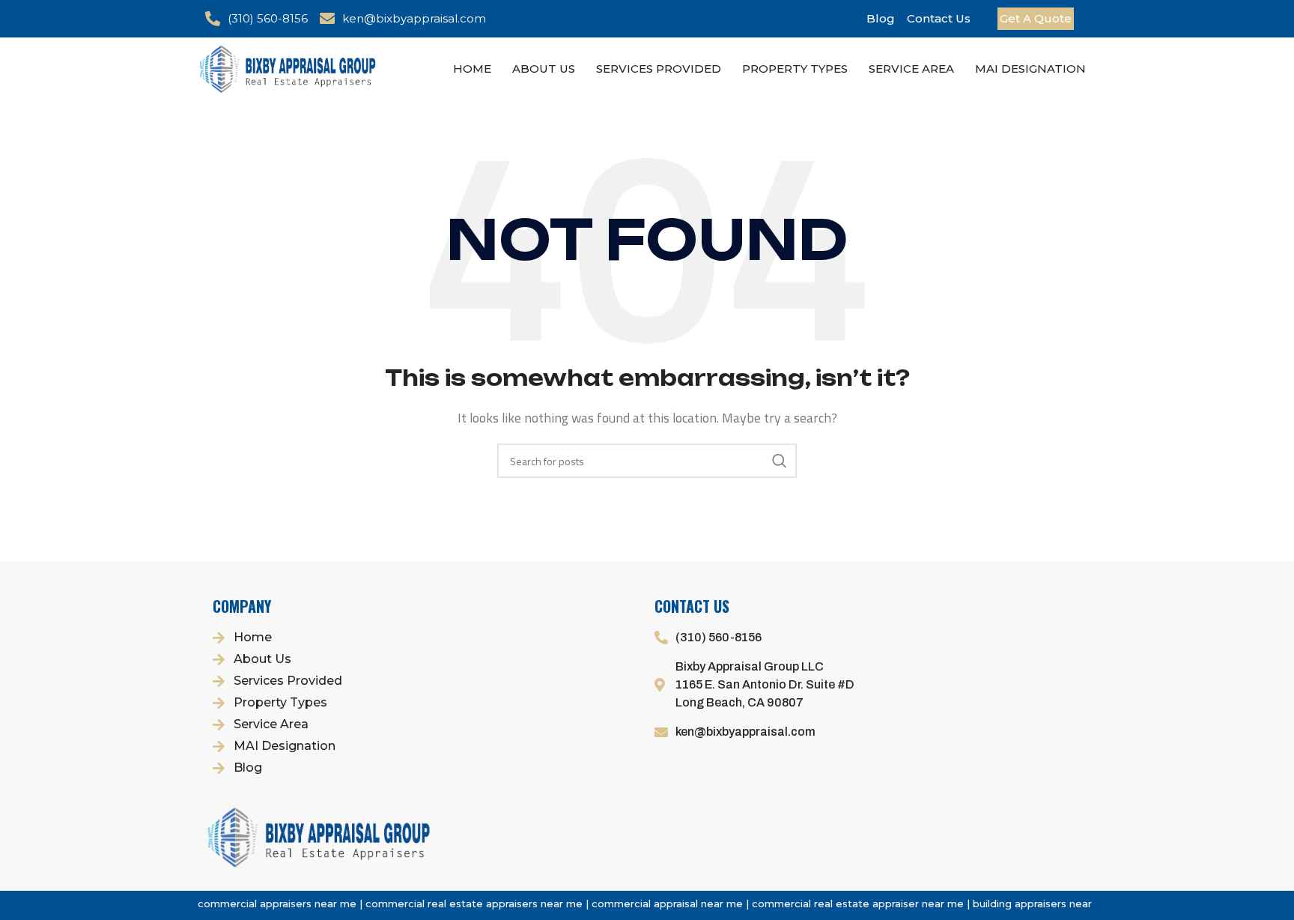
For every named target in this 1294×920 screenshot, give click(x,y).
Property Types (795, 68)
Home (472, 68)
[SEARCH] (779, 461)
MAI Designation (1030, 68)
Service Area (911, 68)
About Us (543, 68)
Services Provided (658, 68)
